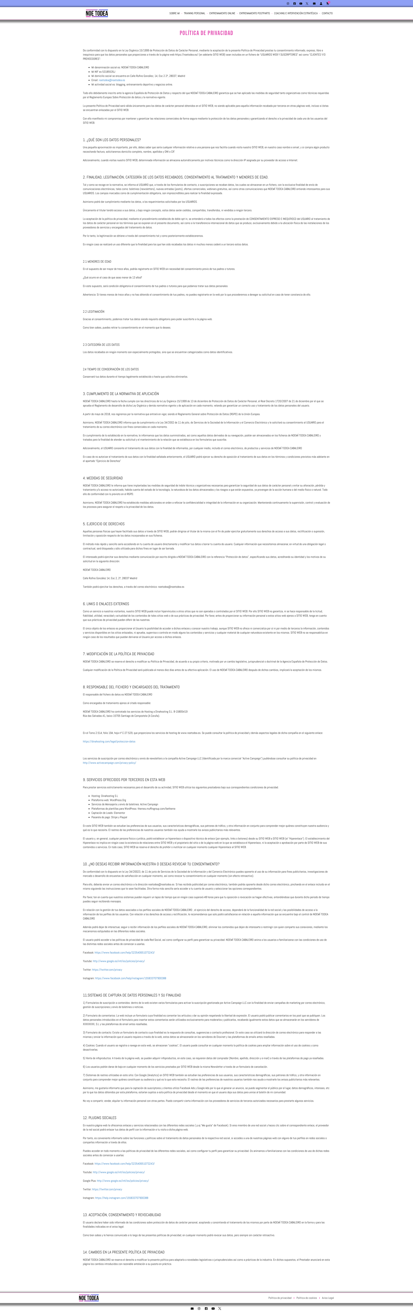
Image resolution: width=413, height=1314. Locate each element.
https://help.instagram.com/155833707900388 (121, 1198)
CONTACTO (327, 13)
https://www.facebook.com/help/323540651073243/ (125, 952)
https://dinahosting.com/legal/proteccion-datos (109, 741)
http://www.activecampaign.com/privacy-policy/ (109, 763)
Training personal (194, 13)
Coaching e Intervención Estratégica (296, 13)
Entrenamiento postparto (254, 13)
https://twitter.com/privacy (107, 969)
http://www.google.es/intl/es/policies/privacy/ (119, 961)
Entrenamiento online (222, 13)
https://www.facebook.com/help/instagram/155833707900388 (130, 978)
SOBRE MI (174, 13)
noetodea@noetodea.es (112, 80)
